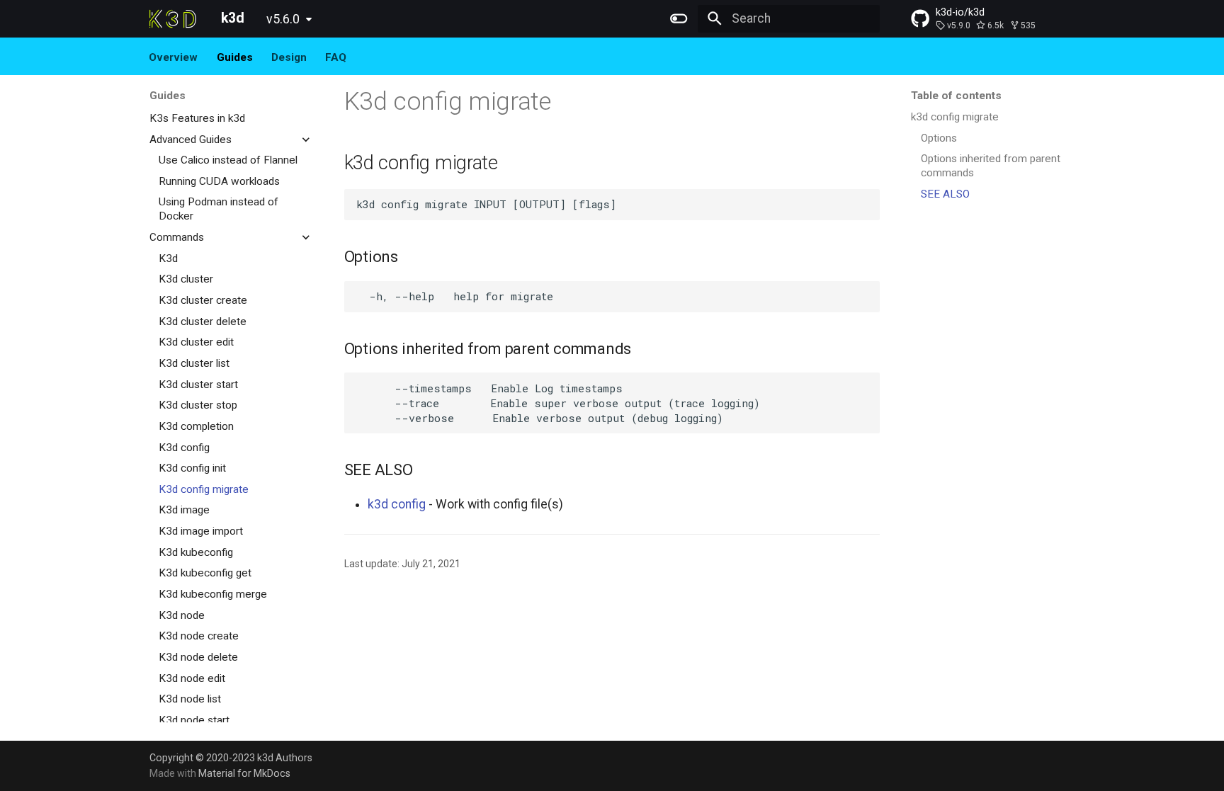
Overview (173, 56)
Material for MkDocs (244, 773)
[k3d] (173, 18)
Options (939, 138)
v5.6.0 (283, 19)
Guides (235, 56)
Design (289, 56)
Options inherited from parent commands (990, 165)
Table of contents (956, 95)
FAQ (336, 56)
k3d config (397, 504)
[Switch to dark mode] (679, 18)
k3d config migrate (955, 116)
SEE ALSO (945, 194)
